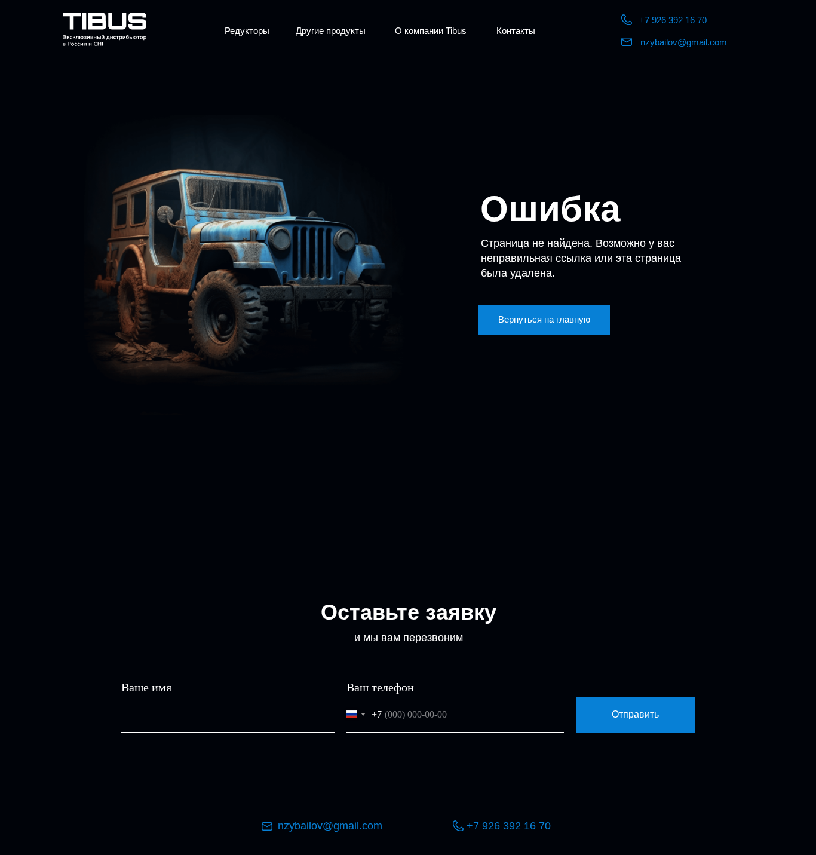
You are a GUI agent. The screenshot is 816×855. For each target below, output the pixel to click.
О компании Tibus (431, 31)
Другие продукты (331, 31)
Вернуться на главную (544, 319)
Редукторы (247, 31)
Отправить (635, 714)
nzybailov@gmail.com (683, 42)
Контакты (515, 31)
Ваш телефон (380, 687)
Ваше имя (146, 687)
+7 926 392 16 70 (673, 20)
